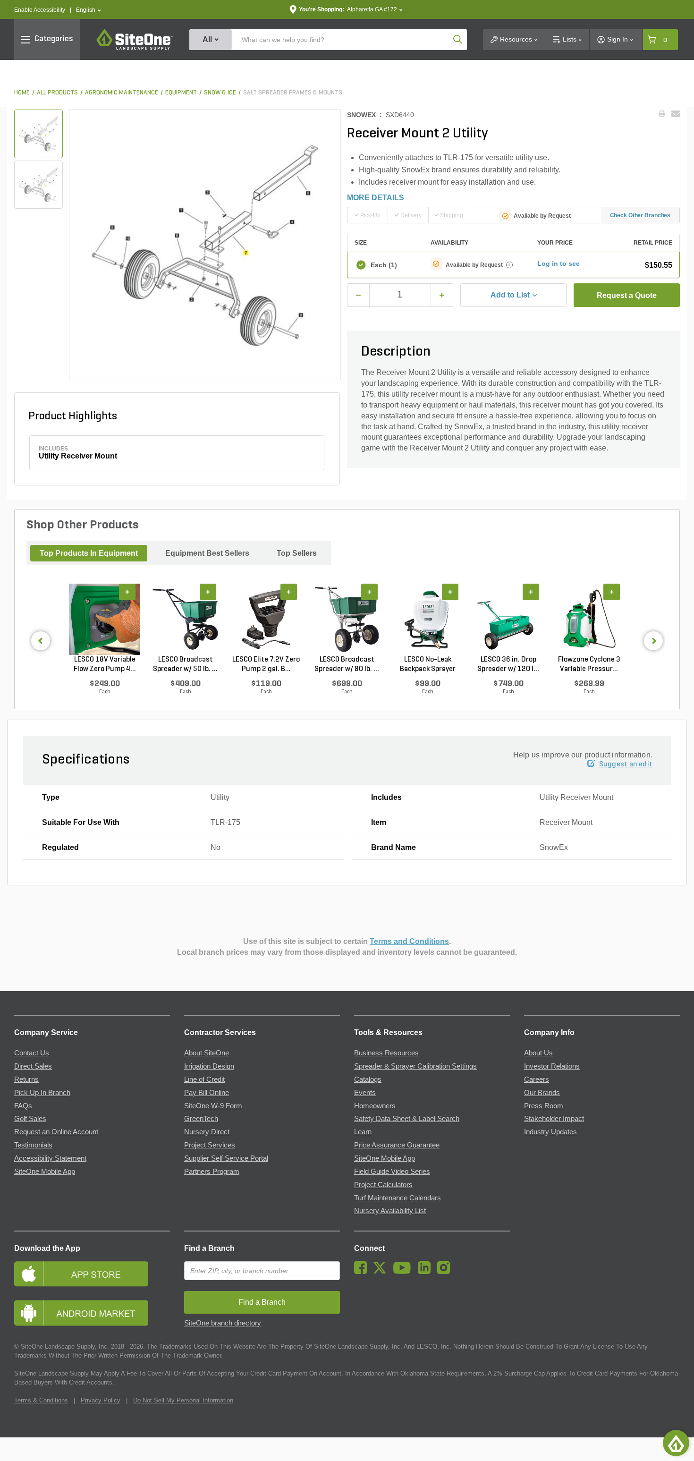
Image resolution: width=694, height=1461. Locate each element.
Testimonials (33, 1145)
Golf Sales (30, 1118)
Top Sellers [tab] (297, 553)
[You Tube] (404, 1271)
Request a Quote (627, 295)
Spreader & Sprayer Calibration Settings (415, 1066)
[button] (88, 10)
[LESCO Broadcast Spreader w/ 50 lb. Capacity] (185, 619)
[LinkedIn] (426, 1271)
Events (365, 1092)
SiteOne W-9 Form (213, 1106)
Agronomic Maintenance (121, 92)
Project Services (209, 1145)
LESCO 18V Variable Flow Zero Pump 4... (105, 664)
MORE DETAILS (375, 198)
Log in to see (558, 263)
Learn (363, 1132)
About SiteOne (206, 1053)
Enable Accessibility (39, 10)
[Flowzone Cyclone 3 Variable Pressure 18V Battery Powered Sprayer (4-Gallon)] (589, 619)
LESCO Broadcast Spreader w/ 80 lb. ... (346, 664)
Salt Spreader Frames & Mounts (292, 92)
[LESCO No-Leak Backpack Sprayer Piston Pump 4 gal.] (427, 619)
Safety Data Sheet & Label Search (406, 1118)
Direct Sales (33, 1066)
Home (22, 92)
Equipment (181, 92)
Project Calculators (383, 1185)
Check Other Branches (640, 215)
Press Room (543, 1106)
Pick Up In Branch (42, 1092)
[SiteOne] (134, 48)
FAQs (23, 1106)
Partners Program (211, 1171)
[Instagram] (446, 1271)
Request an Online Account (56, 1132)
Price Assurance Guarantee (397, 1145)
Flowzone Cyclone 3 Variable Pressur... (589, 664)
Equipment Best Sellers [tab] (207, 553)
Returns (26, 1079)
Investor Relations (552, 1066)
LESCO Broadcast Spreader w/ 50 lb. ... (185, 664)
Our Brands (542, 1092)
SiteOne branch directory (222, 1323)
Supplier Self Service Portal (226, 1158)
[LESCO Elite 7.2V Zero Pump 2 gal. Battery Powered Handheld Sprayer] (266, 619)
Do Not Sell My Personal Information (183, 1400)
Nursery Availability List (390, 1211)
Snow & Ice (220, 92)
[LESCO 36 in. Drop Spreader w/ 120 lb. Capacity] (508, 619)
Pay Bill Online (206, 1092)
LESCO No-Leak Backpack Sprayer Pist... (428, 665)
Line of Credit (204, 1079)
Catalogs (367, 1079)
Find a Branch (209, 1248)
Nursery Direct (206, 1132)
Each (384, 265)
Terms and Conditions (409, 941)
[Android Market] (92, 1313)
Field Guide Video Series (392, 1171)
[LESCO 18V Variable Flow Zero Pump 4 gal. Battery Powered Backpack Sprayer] (104, 619)
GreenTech (201, 1118)
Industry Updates (550, 1132)
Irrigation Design (209, 1066)
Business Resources (386, 1053)
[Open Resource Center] (676, 1443)
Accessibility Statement (50, 1158)
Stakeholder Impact (554, 1118)
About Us (538, 1053)
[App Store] (92, 1273)
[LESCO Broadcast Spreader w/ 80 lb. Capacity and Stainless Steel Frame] (346, 619)
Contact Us (31, 1053)
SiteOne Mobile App (44, 1171)
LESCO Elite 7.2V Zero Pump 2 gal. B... (266, 664)
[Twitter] (382, 1271)
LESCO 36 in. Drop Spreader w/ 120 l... (508, 664)
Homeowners (375, 1106)
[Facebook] (363, 1271)
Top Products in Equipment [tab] (89, 553)
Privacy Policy (100, 1400)
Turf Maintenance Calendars (397, 1198)
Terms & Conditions (41, 1400)
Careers (536, 1079)
